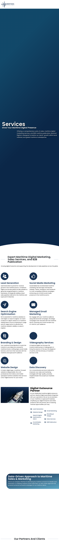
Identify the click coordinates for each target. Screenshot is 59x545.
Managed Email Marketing (38, 313)
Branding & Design (11, 342)
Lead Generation (10, 283)
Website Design (9, 367)
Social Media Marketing (42, 283)
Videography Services (41, 342)
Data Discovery (38, 367)
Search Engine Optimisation (8, 313)
